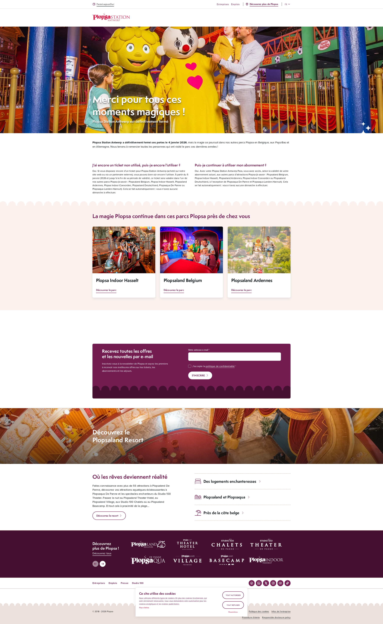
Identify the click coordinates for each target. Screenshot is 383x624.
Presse (124, 583)
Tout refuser (233, 605)
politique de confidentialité (220, 366)
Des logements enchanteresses (229, 481)
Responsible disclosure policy (276, 617)
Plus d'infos (144, 607)
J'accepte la (213, 366)
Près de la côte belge (221, 512)
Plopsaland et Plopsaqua (224, 497)
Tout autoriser (233, 595)
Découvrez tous (101, 553)
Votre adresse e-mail (198, 350)
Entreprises (223, 4)
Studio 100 (138, 583)
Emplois (235, 4)
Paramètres (233, 612)
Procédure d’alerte (251, 617)
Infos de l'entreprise (281, 611)
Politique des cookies (259, 611)
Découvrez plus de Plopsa (264, 4)
